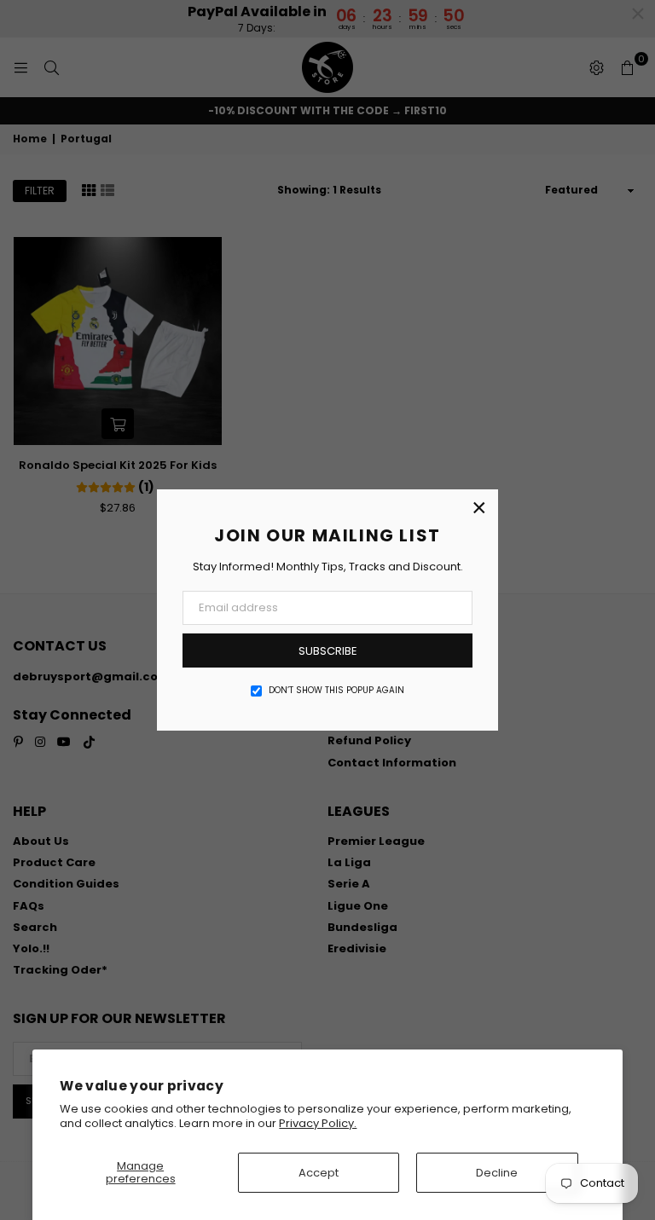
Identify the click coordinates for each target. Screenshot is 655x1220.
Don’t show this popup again (336, 691)
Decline (497, 1173)
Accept (319, 1173)
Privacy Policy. (317, 1123)
